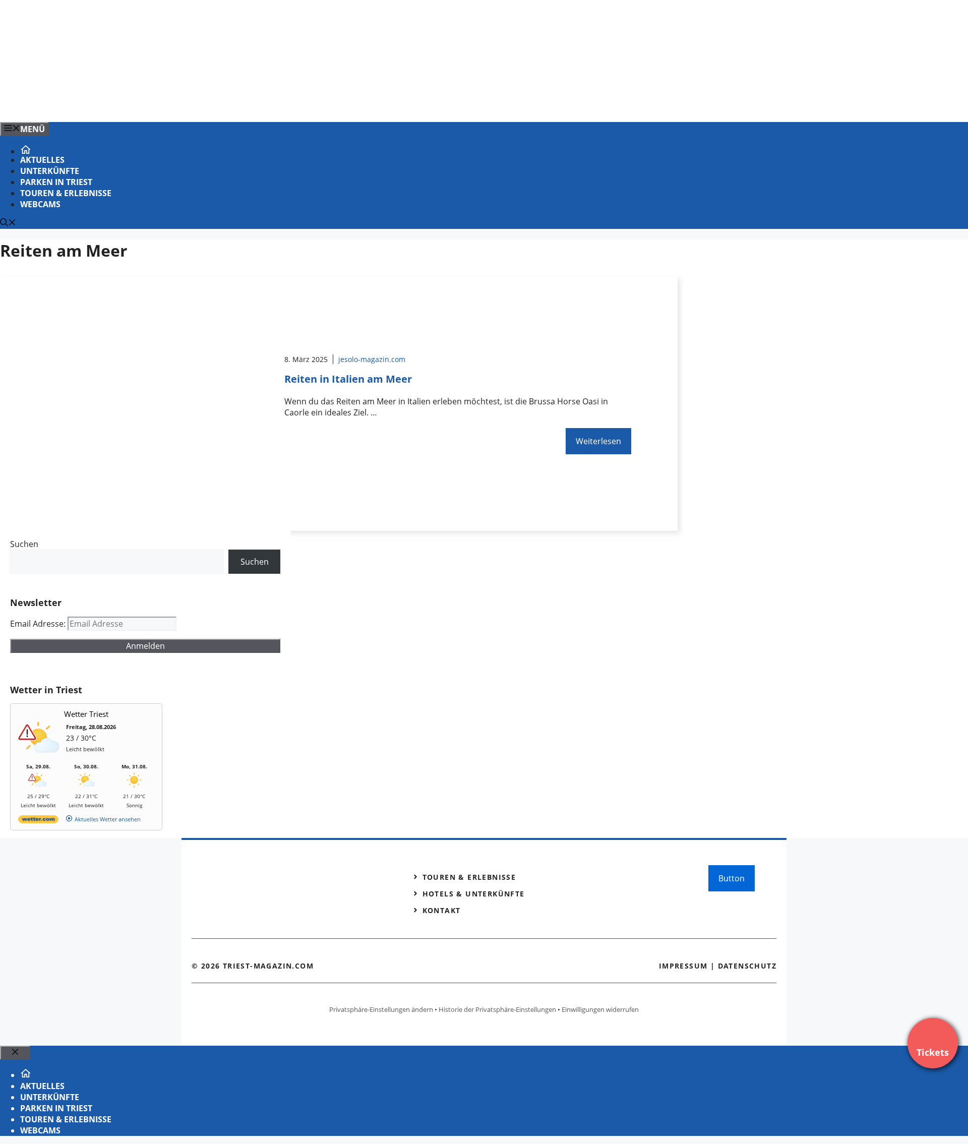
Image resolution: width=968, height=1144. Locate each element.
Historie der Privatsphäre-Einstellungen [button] (497, 1009)
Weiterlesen (598, 441)
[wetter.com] (38, 821)
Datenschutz (747, 966)
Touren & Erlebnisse (65, 193)
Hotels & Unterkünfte (473, 893)
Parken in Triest (56, 182)
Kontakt (441, 910)
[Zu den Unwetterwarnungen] (41, 758)
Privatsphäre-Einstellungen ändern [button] (381, 1009)
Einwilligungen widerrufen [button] (600, 1009)
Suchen (24, 544)
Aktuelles (42, 159)
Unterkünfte (49, 170)
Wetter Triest (86, 714)
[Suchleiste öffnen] (8, 223)
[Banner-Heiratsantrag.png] (203, 103)
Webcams (40, 204)
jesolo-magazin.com (371, 359)
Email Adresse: (39, 623)
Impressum (683, 966)
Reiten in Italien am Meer (348, 379)
